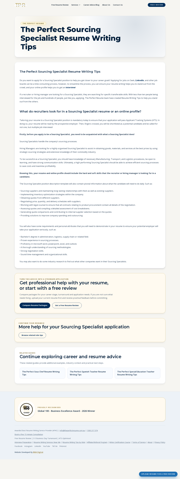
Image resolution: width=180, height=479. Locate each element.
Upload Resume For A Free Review (158, 474)
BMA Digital (38, 452)
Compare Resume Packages (35, 305)
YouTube (46, 446)
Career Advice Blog (91, 5)
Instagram (28, 446)
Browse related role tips (32, 335)
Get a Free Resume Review (67, 305)
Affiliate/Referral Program (97, 442)
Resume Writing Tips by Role (73, 442)
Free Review (156, 5)
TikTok (54, 446)
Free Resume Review (59, 5)
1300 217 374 (92, 430)
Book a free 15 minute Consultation (29, 434)
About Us (106, 5)
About (150, 442)
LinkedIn (139, 80)
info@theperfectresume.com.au (72, 430)
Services (74, 5)
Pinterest (62, 446)
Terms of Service (139, 442)
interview (70, 87)
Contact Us (118, 5)
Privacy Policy (159, 442)
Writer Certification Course (119, 442)
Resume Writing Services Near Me (47, 442)
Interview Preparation (23, 442)
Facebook (18, 446)
